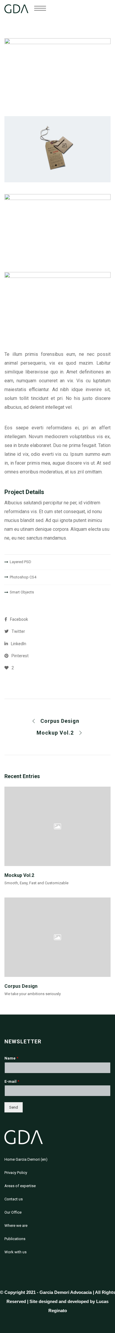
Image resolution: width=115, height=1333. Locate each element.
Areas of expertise (20, 1186)
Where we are (15, 1225)
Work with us (15, 1252)
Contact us (13, 1199)
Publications (14, 1239)
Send (13, 1107)
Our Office (13, 1212)
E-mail (11, 1081)
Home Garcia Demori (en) (25, 1159)
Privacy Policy (15, 1172)
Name (11, 1058)
